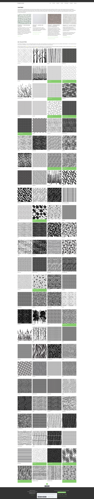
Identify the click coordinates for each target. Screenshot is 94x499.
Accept (40, 496)
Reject (44, 496)
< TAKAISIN (47, 486)
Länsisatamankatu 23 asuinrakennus (37, 32)
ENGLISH (75, 3)
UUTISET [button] (62, 3)
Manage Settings (50, 496)
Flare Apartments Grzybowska (51, 38)
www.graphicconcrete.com (32, 493)
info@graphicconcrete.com (32, 492)
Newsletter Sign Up (61, 492)
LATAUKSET (71, 3)
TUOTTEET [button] (53, 3)
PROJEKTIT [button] (58, 3)
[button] (47, 484)
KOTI (50, 3)
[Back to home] (21, 3)
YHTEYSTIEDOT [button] (66, 3)
